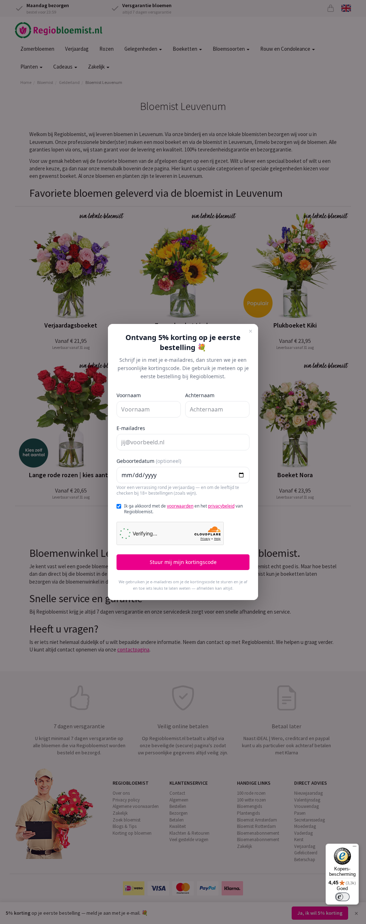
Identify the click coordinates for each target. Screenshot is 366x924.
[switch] (342, 897)
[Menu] (354, 848)
